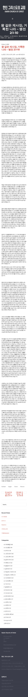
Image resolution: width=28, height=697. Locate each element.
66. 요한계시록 (7, 614)
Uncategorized (7, 620)
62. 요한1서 (6, 602)
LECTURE (6, 617)
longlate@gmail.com (8, 648)
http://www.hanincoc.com (10, 645)
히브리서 (4, 525)
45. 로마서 (6, 550)
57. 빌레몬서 (7, 587)
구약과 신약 (5, 529)
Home (1, 36)
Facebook (4, 486)
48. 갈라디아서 (7, 560)
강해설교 (6, 36)
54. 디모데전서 (7, 578)
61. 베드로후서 (7, 599)
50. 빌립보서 (7, 566)
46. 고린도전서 (7, 554)
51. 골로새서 (7, 569)
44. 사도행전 (7, 547)
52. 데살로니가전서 (9, 572)
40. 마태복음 (7, 544)
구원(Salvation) (5, 533)
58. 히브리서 (7, 590)
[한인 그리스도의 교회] (14, 9)
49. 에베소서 (7, 563)
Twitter (16, 486)
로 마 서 (4, 520)
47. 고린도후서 (7, 557)
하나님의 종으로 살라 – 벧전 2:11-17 (8, 494)
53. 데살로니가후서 (9, 575)
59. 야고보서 (7, 593)
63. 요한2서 (6, 605)
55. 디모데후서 (7, 581)
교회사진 (6, 623)
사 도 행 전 (4, 516)
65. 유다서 (6, 611)
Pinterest (22, 486)
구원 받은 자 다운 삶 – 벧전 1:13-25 (19, 494)
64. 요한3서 (6, 608)
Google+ (10, 486)
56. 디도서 (6, 584)
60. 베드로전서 (14, 36)
